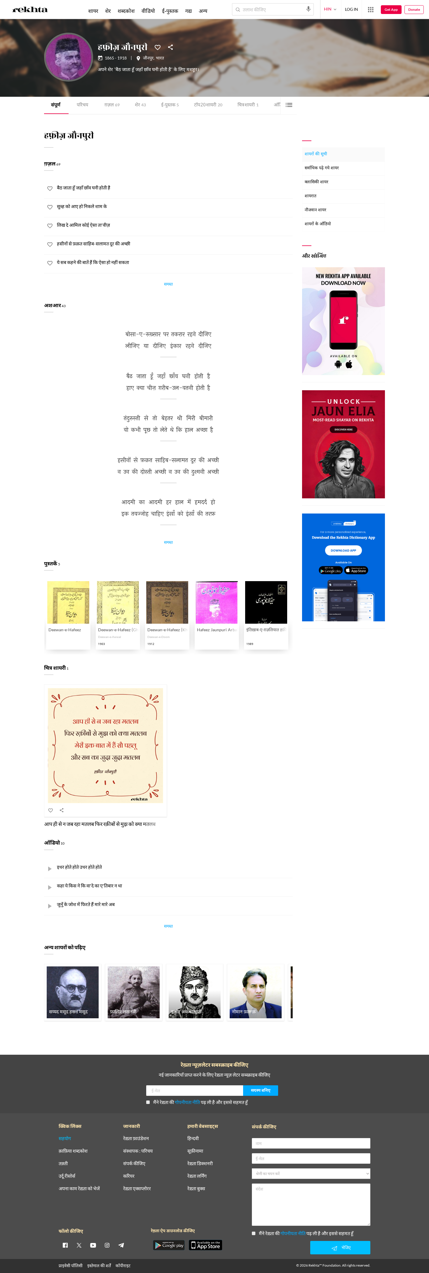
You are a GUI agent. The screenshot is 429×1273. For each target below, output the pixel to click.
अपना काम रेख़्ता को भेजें (79, 1188)
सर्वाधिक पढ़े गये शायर (322, 168)
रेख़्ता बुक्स (196, 1188)
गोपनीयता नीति (187, 1102)
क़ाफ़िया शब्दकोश (73, 1151)
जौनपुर (148, 59)
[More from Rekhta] (370, 9)
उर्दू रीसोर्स (67, 1176)
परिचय (82, 105)
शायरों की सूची (316, 154)
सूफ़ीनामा (195, 1151)
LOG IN (351, 9)
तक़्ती (63, 1163)
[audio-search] (308, 9)
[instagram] (107, 1245)
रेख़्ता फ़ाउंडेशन (136, 1138)
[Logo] (30, 10)
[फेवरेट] (157, 47)
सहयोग (65, 1138)
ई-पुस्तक (170, 105)
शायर (93, 11)
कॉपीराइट (123, 1265)
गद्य (188, 11)
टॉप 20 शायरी (208, 105)
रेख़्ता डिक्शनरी (200, 1163)
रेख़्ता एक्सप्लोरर (137, 1188)
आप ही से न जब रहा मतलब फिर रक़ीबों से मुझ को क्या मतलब (100, 824)
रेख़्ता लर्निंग (197, 1176)
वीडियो (148, 11)
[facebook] (65, 1245)
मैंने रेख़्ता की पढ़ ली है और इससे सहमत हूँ (200, 1102)
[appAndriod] (168, 1245)
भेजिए (346, 1247)
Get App (391, 9)
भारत (160, 59)
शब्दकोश (126, 11)
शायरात (310, 196)
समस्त (168, 285)
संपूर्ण (55, 105)
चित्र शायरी (248, 105)
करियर (129, 1176)
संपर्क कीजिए (134, 1163)
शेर (140, 105)
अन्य (203, 11)
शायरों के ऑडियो (318, 224)
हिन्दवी (193, 1138)
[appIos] (205, 1245)
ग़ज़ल (112, 105)
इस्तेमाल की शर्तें (99, 1265)
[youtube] (93, 1245)
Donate (414, 9)
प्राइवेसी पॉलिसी (71, 1265)
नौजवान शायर (315, 210)
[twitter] (79, 1245)
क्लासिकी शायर (316, 182)
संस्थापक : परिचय (138, 1151)
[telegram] (121, 1245)
